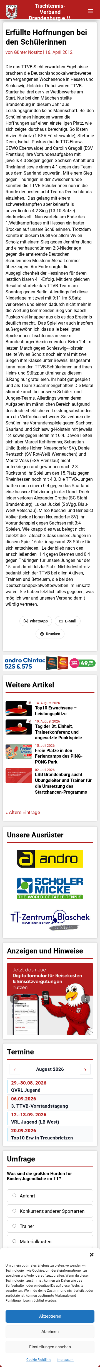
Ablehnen (50, 1331)
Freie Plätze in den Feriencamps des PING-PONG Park (58, 756)
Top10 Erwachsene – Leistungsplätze (56, 710)
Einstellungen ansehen (50, 1346)
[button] (91, 1254)
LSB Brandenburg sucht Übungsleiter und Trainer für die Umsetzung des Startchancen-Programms (63, 783)
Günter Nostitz (28, 52)
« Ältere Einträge (23, 812)
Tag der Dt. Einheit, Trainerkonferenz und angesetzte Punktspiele (58, 732)
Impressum (65, 1360)
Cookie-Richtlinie (38, 1360)
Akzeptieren (50, 1316)
